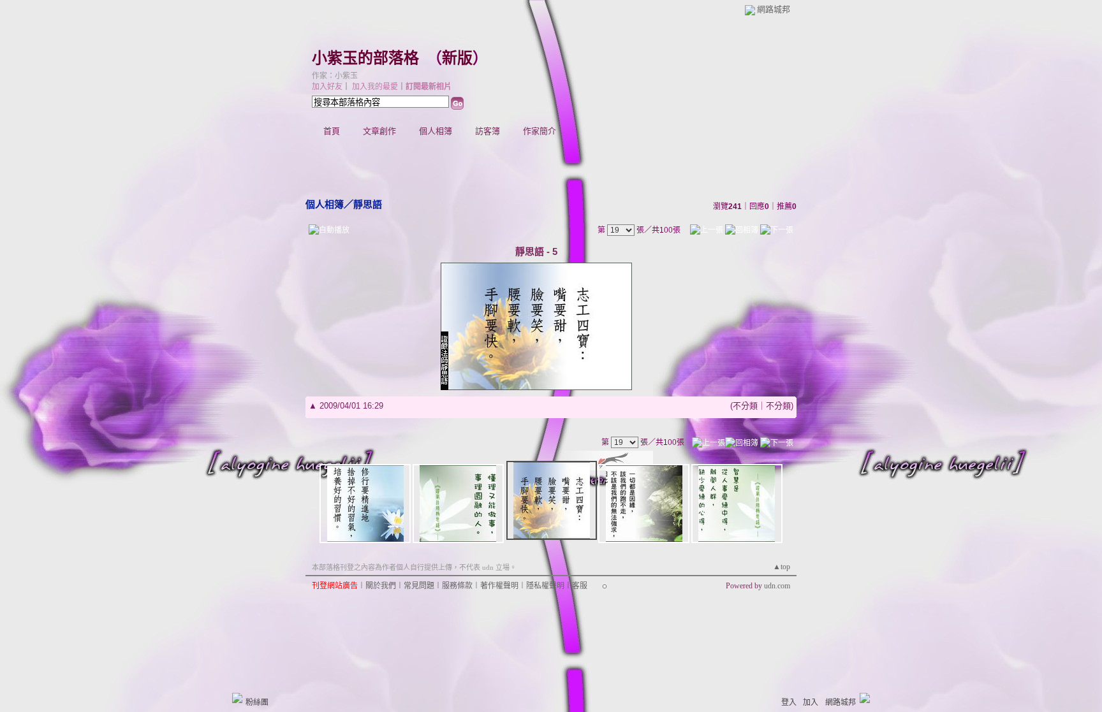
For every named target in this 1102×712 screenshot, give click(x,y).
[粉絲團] (237, 698)
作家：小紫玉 (335, 75)
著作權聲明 (499, 585)
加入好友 (327, 86)
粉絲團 (257, 702)
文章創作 (379, 131)
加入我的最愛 (375, 86)
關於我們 (380, 585)
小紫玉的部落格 (365, 58)
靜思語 (367, 204)
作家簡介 (539, 131)
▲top (781, 566)
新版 (457, 58)
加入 (810, 702)
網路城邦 (773, 9)
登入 (789, 702)
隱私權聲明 (545, 585)
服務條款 (457, 585)
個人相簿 (435, 131)
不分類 (745, 405)
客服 (579, 585)
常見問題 (419, 585)
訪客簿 (487, 131)
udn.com (777, 585)
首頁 (331, 131)
